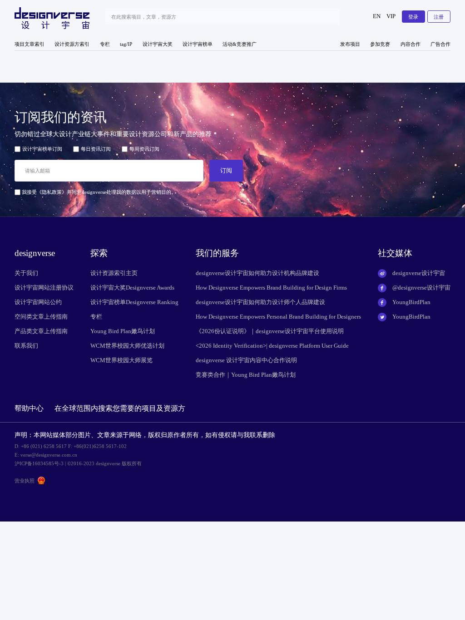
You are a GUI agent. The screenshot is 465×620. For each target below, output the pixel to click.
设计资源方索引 (71, 44)
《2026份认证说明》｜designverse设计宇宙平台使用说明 (270, 331)
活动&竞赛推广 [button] (240, 44)
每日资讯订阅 (96, 149)
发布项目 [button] (350, 44)
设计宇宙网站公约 (38, 302)
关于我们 (26, 273)
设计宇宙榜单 (198, 44)
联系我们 (26, 346)
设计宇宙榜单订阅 (42, 149)
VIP (391, 16)
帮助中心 (29, 408)
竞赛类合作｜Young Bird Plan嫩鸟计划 (246, 375)
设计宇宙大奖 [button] (158, 44)
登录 (413, 17)
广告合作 (440, 44)
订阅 (226, 170)
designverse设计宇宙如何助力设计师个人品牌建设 (260, 302)
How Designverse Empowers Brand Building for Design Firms (271, 288)
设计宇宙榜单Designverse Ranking (134, 302)
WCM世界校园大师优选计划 (127, 346)
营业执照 (25, 480)
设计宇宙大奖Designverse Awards (132, 288)
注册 (439, 17)
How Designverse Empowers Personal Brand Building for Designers (278, 317)
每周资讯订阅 (144, 149)
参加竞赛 (380, 44)
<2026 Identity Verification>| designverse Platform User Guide (272, 346)
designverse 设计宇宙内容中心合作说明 (246, 360)
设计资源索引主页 (114, 273)
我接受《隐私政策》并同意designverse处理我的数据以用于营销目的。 (98, 192)
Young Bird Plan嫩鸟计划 (122, 331)
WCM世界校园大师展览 (121, 360)
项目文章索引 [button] (30, 44)
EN (377, 16)
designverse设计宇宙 (418, 273)
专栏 (105, 44)
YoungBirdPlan (411, 302)
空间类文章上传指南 (41, 317)
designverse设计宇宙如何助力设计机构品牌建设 (257, 273)
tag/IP (126, 44)
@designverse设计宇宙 (421, 288)
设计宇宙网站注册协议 (44, 288)
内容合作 (410, 44)
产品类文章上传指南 (41, 331)
